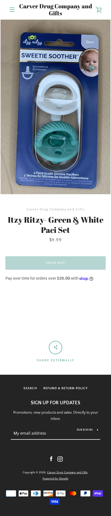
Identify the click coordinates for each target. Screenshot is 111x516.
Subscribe (85, 429)
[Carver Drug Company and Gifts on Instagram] (60, 459)
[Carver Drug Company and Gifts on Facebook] (51, 459)
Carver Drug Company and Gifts (55, 10)
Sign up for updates (55, 403)
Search (30, 388)
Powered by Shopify (55, 478)
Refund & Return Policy (65, 388)
